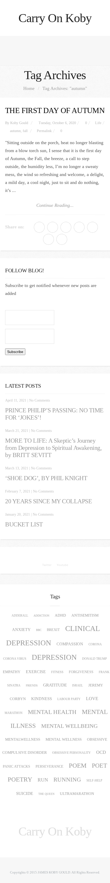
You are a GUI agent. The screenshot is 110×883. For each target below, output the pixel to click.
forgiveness (81, 672)
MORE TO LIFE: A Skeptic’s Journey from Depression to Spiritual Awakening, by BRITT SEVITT (53, 447)
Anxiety (21, 629)
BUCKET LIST (24, 524)
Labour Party (69, 699)
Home (29, 88)
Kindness (41, 698)
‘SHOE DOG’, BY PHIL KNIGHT (46, 478)
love (92, 698)
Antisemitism (84, 615)
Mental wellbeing (69, 726)
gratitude (55, 685)
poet (99, 765)
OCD (101, 752)
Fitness (57, 672)
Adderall (20, 615)
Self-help (94, 780)
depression (54, 657)
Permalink (44, 131)
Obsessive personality (71, 753)
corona (95, 644)
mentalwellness (22, 739)
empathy (11, 672)
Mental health (52, 712)
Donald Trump (94, 659)
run (43, 780)
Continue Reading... (55, 205)
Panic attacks (16, 766)
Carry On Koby (55, 18)
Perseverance (49, 766)
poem (77, 765)
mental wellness (64, 739)
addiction (41, 615)
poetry (20, 779)
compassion (70, 644)
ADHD (60, 615)
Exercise (36, 672)
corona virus (14, 659)
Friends (32, 685)
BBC (38, 630)
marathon (14, 713)
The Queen (46, 794)
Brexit (53, 630)
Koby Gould (19, 123)
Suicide (24, 793)
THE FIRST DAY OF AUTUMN (55, 110)
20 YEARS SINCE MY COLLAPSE (48, 501)
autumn (15, 131)
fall (25, 131)
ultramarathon (77, 794)
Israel (77, 685)
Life (98, 123)
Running (67, 779)
